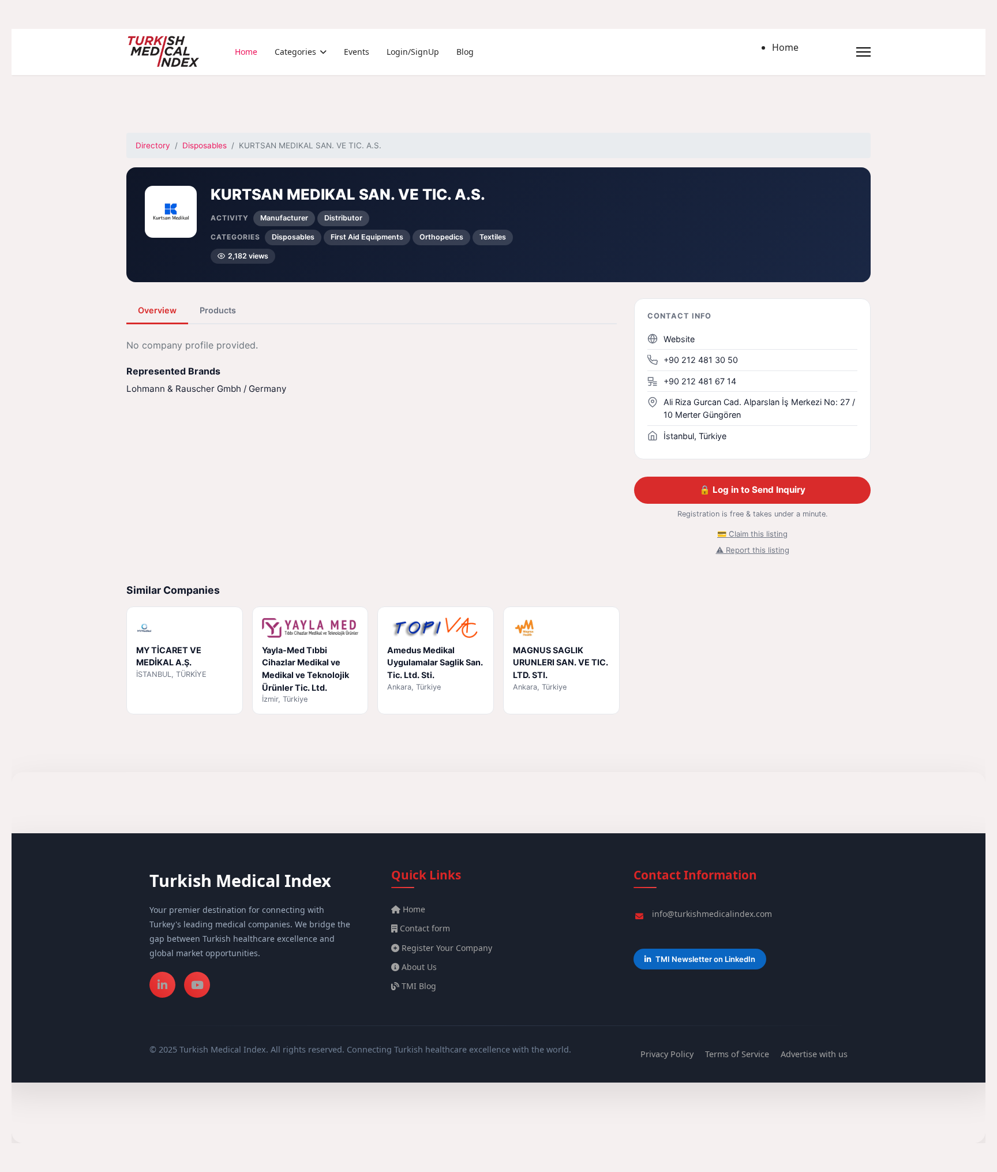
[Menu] (863, 52)
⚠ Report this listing (752, 550)
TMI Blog (417, 985)
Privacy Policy (667, 1054)
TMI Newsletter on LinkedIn (705, 959)
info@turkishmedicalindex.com (712, 913)
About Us (418, 966)
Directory (153, 145)
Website (679, 339)
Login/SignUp (413, 51)
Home (246, 51)
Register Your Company (445, 947)
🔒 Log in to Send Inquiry (752, 489)
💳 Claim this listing (752, 533)
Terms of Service (737, 1054)
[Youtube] (197, 985)
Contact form (424, 928)
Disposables (204, 145)
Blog (465, 51)
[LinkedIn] (162, 985)
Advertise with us (814, 1054)
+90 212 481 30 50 (701, 360)
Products (218, 310)
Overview (157, 310)
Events (356, 51)
